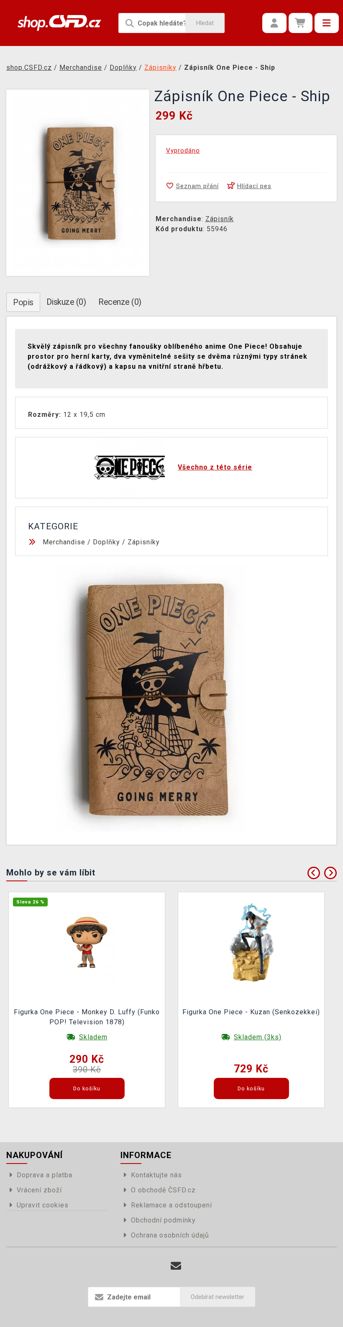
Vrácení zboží (39, 1190)
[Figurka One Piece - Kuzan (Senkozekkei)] (251, 942)
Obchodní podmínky (163, 1220)
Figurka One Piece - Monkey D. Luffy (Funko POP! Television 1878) (87, 1017)
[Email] (175, 1266)
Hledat (205, 23)
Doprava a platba (44, 1175)
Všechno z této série (215, 467)
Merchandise (64, 542)
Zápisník (219, 219)
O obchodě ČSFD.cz (163, 1190)
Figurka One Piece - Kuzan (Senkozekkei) (251, 1012)
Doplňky (106, 542)
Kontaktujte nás (156, 1175)
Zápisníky (144, 542)
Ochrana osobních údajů (170, 1235)
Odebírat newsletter (217, 1297)
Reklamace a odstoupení (171, 1205)
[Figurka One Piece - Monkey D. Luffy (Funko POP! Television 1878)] (87, 942)
